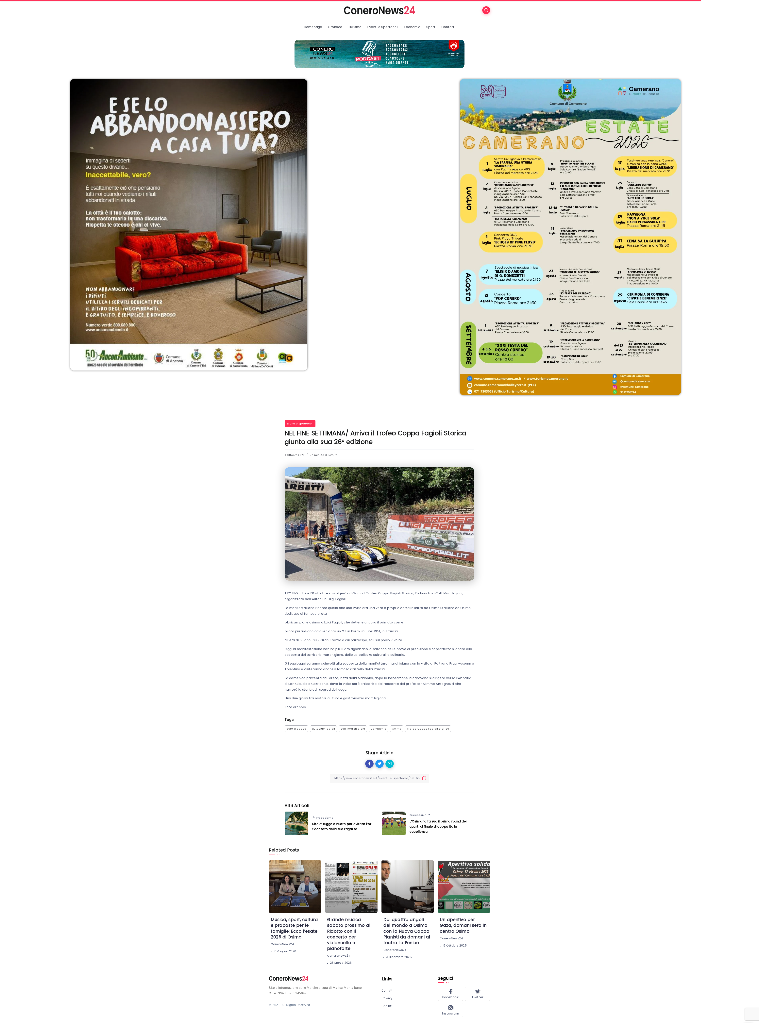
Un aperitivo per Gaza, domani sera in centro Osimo (463, 925)
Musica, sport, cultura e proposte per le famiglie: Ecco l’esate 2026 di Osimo (294, 928)
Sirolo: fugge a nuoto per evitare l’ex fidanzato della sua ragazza (342, 826)
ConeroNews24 (282, 944)
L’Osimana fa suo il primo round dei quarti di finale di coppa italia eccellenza (438, 826)
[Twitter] (477, 994)
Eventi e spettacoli (300, 423)
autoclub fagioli (323, 728)
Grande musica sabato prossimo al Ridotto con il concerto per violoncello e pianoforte (348, 934)
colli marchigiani (353, 728)
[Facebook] (450, 994)
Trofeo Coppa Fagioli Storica (428, 728)
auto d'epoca (296, 728)
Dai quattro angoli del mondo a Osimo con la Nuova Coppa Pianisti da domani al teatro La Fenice (406, 931)
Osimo (396, 728)
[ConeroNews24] (379, 10)
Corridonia (378, 728)
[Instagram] (450, 1010)
